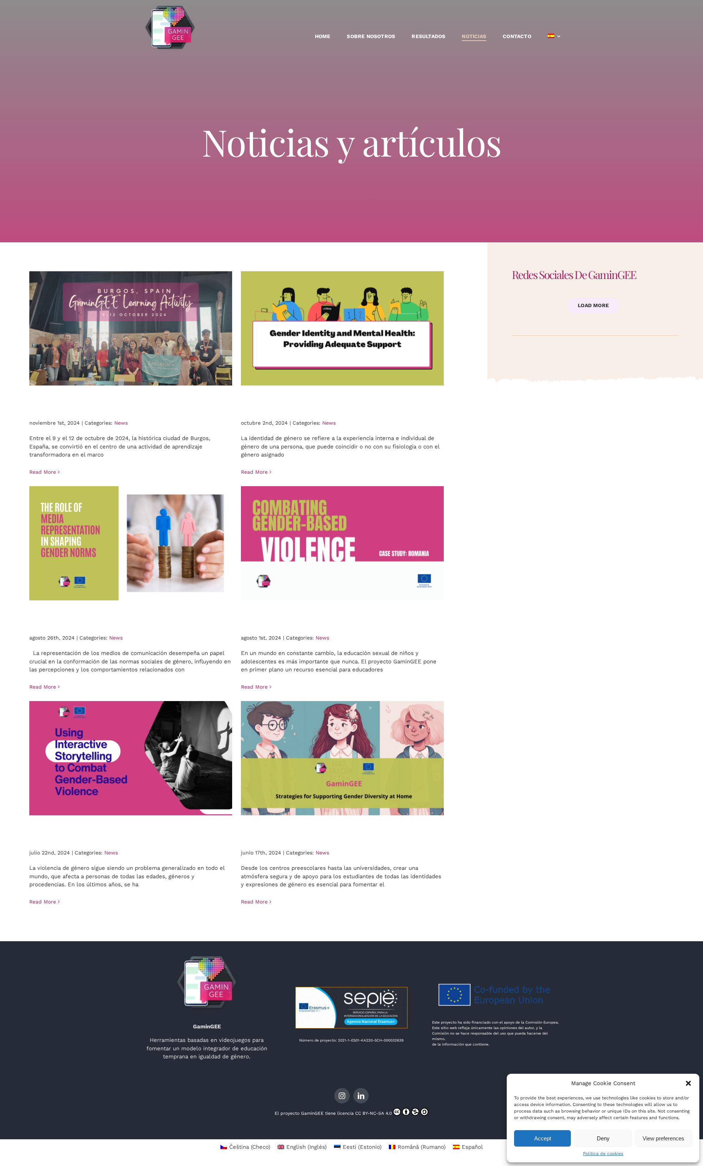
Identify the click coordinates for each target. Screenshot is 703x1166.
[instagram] (342, 1095)
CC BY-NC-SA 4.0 (373, 1113)
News (121, 423)
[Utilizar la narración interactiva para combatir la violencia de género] (131, 758)
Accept (542, 1138)
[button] (688, 1083)
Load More (593, 305)
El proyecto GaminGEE (299, 1113)
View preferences (663, 1138)
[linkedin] (361, 1095)
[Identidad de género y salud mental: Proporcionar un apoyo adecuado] (342, 328)
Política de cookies (603, 1153)
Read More (42, 472)
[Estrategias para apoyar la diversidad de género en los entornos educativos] (342, 758)
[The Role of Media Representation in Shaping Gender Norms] (131, 543)
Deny (603, 1138)
